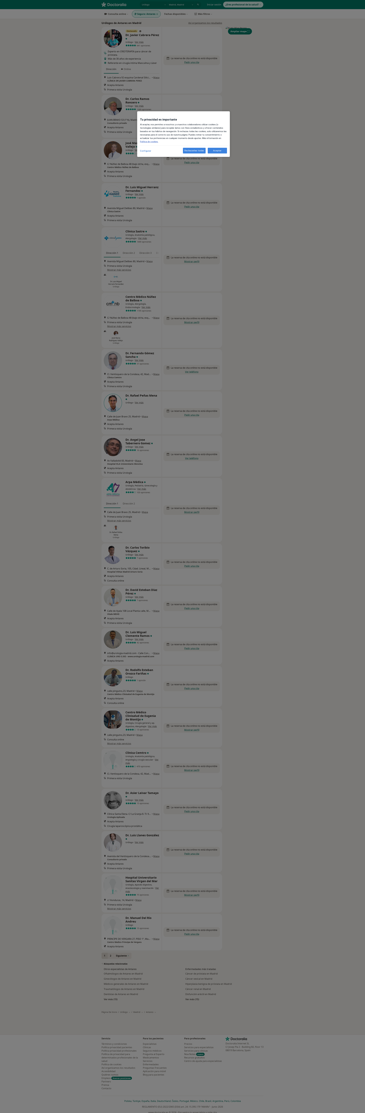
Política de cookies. (149, 141)
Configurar (145, 151)
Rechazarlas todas (194, 150)
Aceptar (217, 150)
